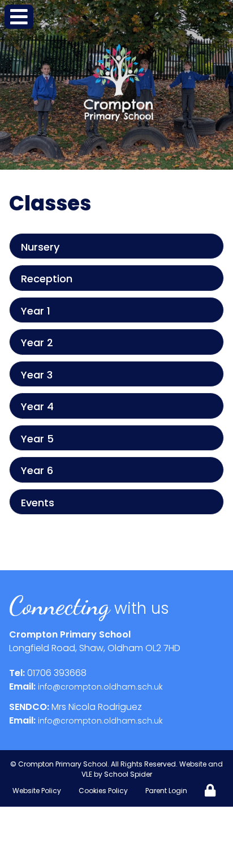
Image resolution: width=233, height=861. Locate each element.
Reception (46, 279)
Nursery (40, 247)
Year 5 (37, 439)
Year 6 (37, 470)
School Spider (128, 774)
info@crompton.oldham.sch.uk (100, 686)
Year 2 (37, 342)
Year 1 (35, 311)
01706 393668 (57, 672)
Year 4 (37, 406)
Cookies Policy (103, 790)
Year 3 (37, 375)
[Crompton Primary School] (118, 82)
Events (37, 503)
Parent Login (166, 790)
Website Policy (36, 790)
